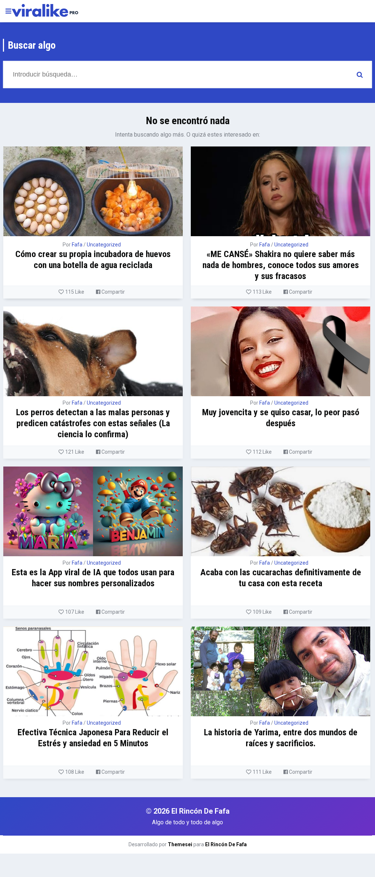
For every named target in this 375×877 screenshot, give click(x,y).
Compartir (112, 292)
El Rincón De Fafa (226, 844)
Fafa (77, 245)
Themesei (180, 844)
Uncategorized (104, 245)
